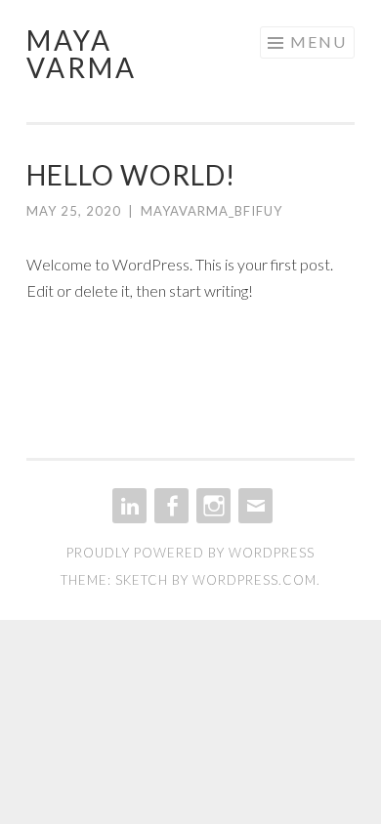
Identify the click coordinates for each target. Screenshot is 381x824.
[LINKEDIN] (127, 505)
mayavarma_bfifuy (211, 211)
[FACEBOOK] (169, 505)
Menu (318, 41)
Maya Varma (81, 53)
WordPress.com (254, 580)
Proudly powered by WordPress (190, 552)
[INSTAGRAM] (211, 505)
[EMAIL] (253, 505)
